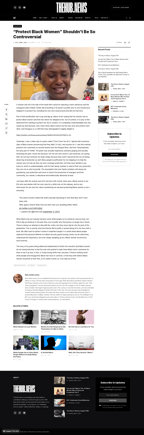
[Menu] (14, 18)
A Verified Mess (47, 352)
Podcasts (104, 18)
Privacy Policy (115, 161)
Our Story (43, 18)
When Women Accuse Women (24, 327)
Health (54, 18)
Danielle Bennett (119, 101)
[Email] (6, 124)
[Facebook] (6, 110)
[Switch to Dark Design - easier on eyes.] (126, 18)
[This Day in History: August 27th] (103, 86)
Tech (96, 18)
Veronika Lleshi (118, 111)
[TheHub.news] (72, 7)
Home (35, 18)
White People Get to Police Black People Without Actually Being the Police (25, 355)
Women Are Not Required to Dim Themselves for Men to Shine (53, 328)
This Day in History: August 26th (108, 69)
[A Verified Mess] (53, 343)
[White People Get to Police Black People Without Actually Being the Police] (26, 343)
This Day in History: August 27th (108, 55)
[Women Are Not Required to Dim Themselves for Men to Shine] (53, 317)
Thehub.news (41, 265)
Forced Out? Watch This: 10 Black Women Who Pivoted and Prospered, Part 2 (120, 96)
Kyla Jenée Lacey (21, 42)
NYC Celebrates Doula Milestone (108, 65)
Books (70, 18)
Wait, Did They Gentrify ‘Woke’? (81, 352)
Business (78, 18)
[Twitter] (6, 114)
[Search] (130, 18)
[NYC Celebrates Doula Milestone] (103, 109)
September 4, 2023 (51, 212)
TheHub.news (22, 431)
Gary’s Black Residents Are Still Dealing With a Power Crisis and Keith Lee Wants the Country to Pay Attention (113, 74)
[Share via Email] (125, 42)
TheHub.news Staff (119, 88)
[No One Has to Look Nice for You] (81, 317)
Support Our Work (121, 7)
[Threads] (6, 133)
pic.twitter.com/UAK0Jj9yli (30, 208)
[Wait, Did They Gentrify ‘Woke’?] (81, 343)
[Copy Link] (129, 42)
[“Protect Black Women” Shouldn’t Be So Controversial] (53, 73)
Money (61, 18)
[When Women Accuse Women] (26, 317)
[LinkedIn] (6, 119)
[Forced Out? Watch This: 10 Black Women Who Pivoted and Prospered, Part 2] (103, 97)
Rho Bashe (31, 265)
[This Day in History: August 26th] (103, 119)
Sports (88, 18)
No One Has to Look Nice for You (81, 327)
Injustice (17, 26)
